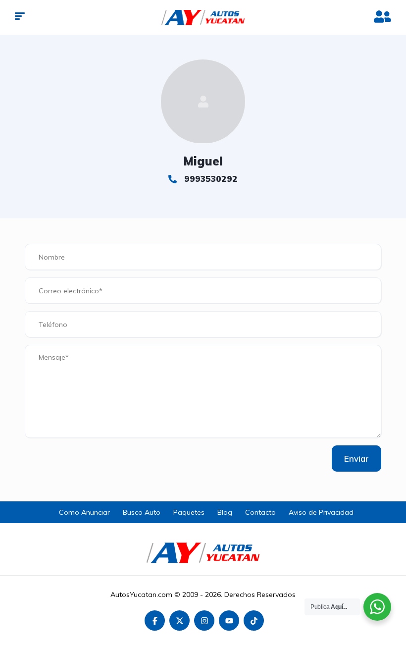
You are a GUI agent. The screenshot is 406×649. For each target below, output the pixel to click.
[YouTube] (229, 620)
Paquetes (188, 512)
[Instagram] (204, 620)
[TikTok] (254, 620)
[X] (179, 620)
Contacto (260, 512)
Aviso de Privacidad (321, 512)
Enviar (356, 458)
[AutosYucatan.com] (203, 17)
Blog (224, 512)
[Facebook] (155, 620)
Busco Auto (141, 512)
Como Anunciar (84, 512)
